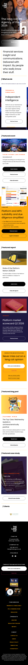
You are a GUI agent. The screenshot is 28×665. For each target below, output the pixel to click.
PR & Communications (11, 473)
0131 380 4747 (14, 547)
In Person (22, 154)
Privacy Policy (14, 642)
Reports (14, 626)
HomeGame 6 (7, 157)
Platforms (7, 416)
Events (14, 639)
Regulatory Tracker (14, 623)
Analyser (14, 620)
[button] (2, 109)
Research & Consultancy (14, 605)
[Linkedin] (12, 556)
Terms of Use (14, 645)
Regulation (14, 612)
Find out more (14, 121)
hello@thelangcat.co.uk (14, 549)
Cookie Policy (14, 648)
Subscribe (14, 370)
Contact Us (14, 635)
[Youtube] (15, 556)
